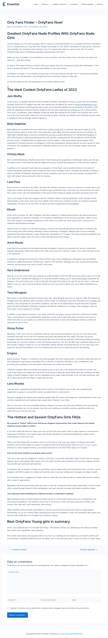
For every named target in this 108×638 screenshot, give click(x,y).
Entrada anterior (19, 549)
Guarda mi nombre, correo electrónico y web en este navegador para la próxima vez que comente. (49, 608)
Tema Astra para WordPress (71, 634)
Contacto (74, 4)
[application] (103, 4)
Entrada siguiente (88, 549)
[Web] (86, 600)
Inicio (36, 4)
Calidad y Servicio (59, 4)
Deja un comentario (15, 27)
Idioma (99, 4)
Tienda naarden (87, 4)
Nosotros (45, 4)
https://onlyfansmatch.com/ (86, 104)
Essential (13, 4)
